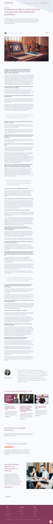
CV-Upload (35, 515)
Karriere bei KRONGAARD (44, 3)
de (44, 1)
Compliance (21, 513)
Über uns (7, 511)
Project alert (35, 513)
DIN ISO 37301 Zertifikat (38, 519)
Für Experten (35, 3)
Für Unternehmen (27, 3)
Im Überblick (21, 509)
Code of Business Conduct (31, 519)
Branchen (21, 511)
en (45, 1)
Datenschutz (25, 519)
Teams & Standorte (8, 513)
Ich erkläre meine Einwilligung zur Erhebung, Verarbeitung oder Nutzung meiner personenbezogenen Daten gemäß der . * (16, 443)
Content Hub (8, 509)
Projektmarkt (35, 511)
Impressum (22, 519)
